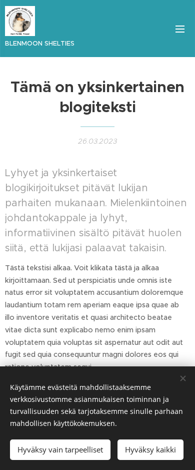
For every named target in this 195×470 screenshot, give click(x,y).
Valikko (180, 29)
